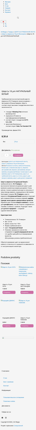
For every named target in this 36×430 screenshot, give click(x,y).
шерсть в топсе (17, 176)
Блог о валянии (8, 382)
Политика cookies (9, 401)
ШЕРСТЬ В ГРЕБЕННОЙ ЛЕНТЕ (24, 32)
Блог (6, 4)
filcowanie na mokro (12, 165)
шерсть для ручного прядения (22, 178)
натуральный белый (13, 172)
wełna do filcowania (24, 165)
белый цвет (5, 167)
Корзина (8, 12)
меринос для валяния (18, 170)
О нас (7, 6)
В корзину (18, 155)
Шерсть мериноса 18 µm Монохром (14, 34)
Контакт (7, 10)
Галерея (7, 8)
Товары (10, 32)
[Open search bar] (18, 17)
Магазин (8, 2)
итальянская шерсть (15, 167)
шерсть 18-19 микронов (14, 174)
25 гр (15, 142)
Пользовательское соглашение (13, 397)
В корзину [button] (7, 292)
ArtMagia (4, 32)
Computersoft (18, 426)
